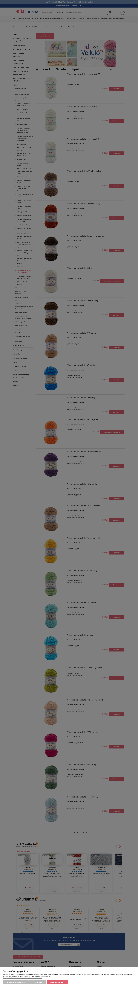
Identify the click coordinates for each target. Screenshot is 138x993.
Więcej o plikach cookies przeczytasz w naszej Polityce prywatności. (22, 978)
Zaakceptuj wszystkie (57, 982)
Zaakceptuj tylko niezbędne (16, 982)
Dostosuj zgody (37, 982)
